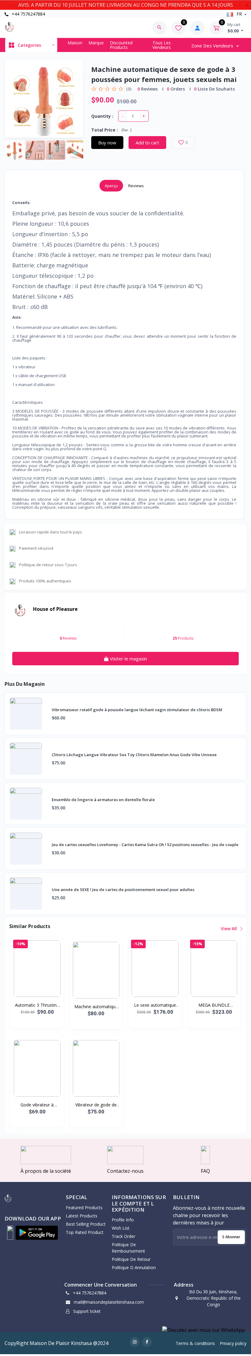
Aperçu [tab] (111, 185)
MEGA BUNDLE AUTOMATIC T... (214, 1005)
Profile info (123, 1220)
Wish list (120, 1228)
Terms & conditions (195, 1343)
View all (229, 928)
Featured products (84, 1207)
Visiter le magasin (128, 659)
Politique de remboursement (128, 1248)
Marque (96, 43)
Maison (75, 43)
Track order (123, 1236)
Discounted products (121, 45)
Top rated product (84, 1232)
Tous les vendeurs (161, 45)
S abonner (231, 1236)
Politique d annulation (134, 1267)
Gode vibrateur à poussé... (37, 1105)
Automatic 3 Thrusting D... (37, 1005)
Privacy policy (233, 1343)
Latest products (81, 1216)
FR (239, 14)
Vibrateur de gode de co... (96, 1105)
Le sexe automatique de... (155, 1005)
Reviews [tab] (136, 185)
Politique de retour (131, 1259)
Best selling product (86, 1224)
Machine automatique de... (96, 1007)
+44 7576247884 (27, 14)
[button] (10, 1233)
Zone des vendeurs (212, 46)
